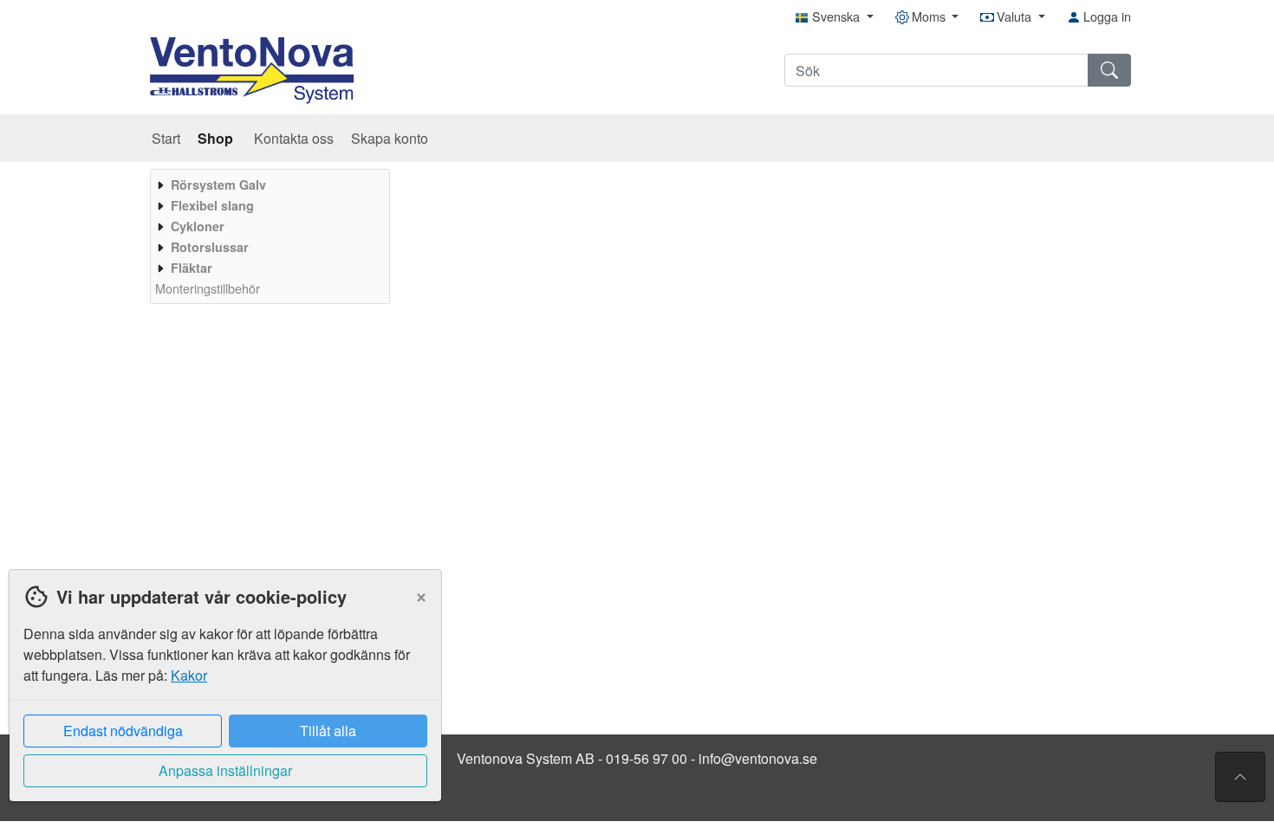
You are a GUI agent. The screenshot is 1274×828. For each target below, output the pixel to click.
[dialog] (221, 698)
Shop (217, 138)
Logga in (1105, 16)
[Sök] (1109, 70)
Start (166, 138)
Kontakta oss (294, 138)
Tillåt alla (328, 731)
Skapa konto (389, 138)
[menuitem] (267, 184)
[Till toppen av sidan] (1240, 777)
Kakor (189, 675)
